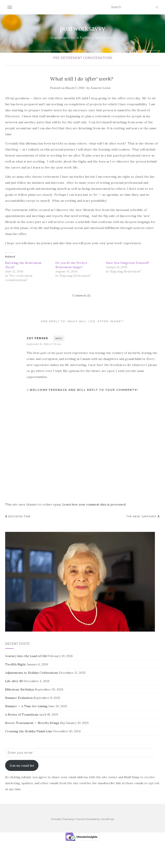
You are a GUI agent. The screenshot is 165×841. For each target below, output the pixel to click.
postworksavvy (82, 28)
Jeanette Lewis (101, 88)
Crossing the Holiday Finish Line (28, 731)
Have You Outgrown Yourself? (127, 263)
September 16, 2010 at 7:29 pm (44, 344)
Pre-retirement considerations (82, 58)
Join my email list (22, 765)
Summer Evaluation (19, 698)
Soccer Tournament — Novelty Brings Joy (35, 723)
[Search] (157, 7)
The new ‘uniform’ (142, 516)
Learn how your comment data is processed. (94, 504)
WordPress (107, 819)
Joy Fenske (37, 338)
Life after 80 (14, 681)
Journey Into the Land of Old (26, 656)
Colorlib (80, 819)
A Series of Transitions (21, 714)
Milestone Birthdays (19, 689)
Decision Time (19, 516)
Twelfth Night (15, 664)
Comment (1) (81, 295)
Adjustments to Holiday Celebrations (31, 673)
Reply (58, 338)
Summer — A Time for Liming (26, 706)
